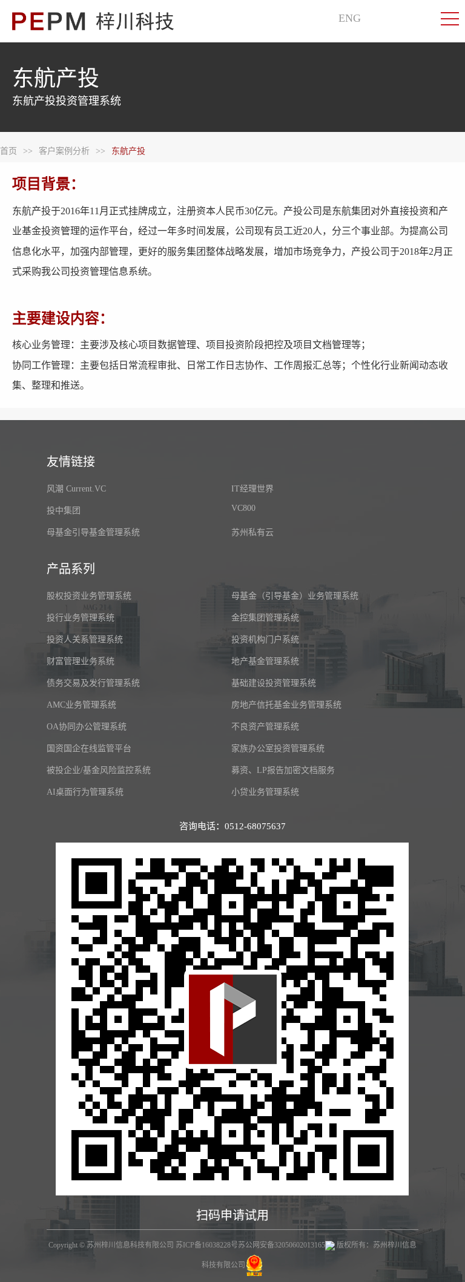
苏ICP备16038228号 (207, 1245)
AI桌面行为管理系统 (85, 792)
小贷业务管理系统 (265, 792)
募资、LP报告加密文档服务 (283, 770)
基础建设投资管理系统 (273, 683)
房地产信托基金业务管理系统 (286, 704)
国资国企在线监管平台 (89, 748)
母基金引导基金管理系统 (93, 532)
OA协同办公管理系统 (87, 726)
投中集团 (64, 510)
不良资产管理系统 (265, 726)
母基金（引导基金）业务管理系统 (294, 595)
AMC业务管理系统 (81, 704)
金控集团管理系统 (265, 617)
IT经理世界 (252, 488)
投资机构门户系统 (265, 639)
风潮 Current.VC (76, 488)
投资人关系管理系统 (85, 639)
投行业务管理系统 (80, 617)
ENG (349, 18)
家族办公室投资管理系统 (278, 748)
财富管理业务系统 (80, 661)
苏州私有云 (252, 532)
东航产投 (128, 151)
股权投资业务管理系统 (89, 595)
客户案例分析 (64, 151)
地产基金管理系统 (265, 661)
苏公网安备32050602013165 (281, 1245)
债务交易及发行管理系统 (93, 683)
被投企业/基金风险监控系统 (99, 770)
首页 (8, 151)
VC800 (243, 508)
